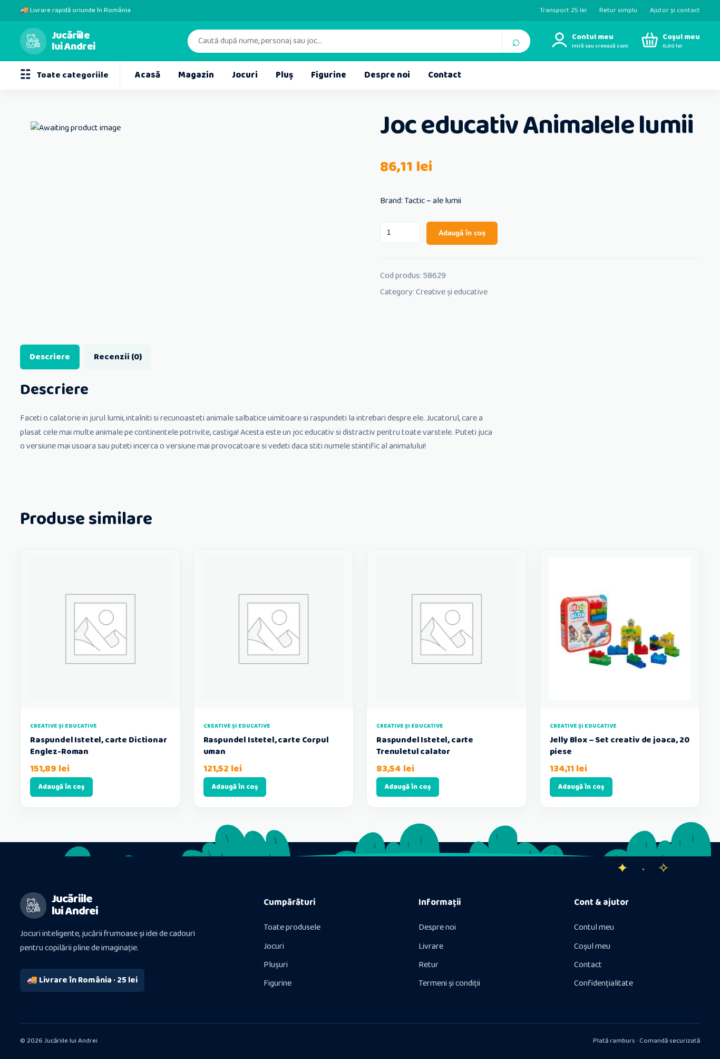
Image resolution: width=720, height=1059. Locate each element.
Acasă (147, 75)
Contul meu (594, 927)
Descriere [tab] (50, 357)
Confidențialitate (603, 983)
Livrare (431, 946)
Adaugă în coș (462, 233)
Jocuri (245, 75)
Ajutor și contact (675, 10)
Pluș (284, 75)
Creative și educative (452, 292)
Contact (444, 75)
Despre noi (387, 75)
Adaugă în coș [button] (61, 787)
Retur (429, 964)
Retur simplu (618, 10)
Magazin (196, 75)
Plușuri (276, 964)
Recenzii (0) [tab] (118, 357)
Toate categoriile (64, 75)
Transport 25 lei (563, 10)
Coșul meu (592, 946)
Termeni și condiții (449, 983)
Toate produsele (292, 927)
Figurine (328, 75)
